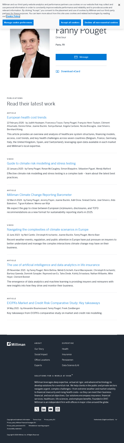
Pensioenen (67, 359)
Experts (38, 365)
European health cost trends (26, 117)
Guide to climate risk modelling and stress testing (41, 163)
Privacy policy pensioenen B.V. (16, 426)
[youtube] (50, 409)
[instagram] (57, 409)
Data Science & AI (70, 365)
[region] (62, 14)
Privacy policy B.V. (49, 420)
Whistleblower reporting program (39, 426)
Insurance (67, 354)
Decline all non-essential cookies (101, 22)
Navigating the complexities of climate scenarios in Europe (47, 230)
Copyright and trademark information (18, 420)
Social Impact (40, 354)
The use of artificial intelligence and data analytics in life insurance (53, 265)
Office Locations (42, 359)
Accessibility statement (14, 429)
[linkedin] (43, 409)
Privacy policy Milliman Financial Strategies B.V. (21, 423)
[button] (36, 409)
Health (65, 349)
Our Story (39, 349)
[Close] (119, 5)
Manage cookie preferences (18, 22)
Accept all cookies (70, 22)
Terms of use (37, 420)
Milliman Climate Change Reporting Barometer (39, 195)
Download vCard (70, 71)
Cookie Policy (13, 16)
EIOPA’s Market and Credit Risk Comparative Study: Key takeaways (53, 303)
